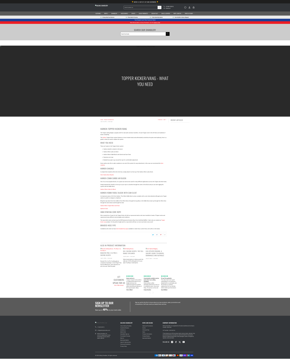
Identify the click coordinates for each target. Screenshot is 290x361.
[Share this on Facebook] (157, 234)
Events (144, 328)
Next (165, 119)
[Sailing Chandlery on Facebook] (176, 342)
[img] (134, 276)
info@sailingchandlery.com (103, 330)
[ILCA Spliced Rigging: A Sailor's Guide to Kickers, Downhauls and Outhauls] (156, 249)
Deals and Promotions (147, 325)
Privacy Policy (123, 346)
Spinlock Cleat (104, 208)
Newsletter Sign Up (124, 334)
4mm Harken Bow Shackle (107, 175)
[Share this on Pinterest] (161, 234)
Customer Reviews (124, 328)
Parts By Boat (189, 13)
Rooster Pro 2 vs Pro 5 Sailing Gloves (108, 254)
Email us (167, 8)
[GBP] (184, 7)
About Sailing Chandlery (125, 325)
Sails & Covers (165, 13)
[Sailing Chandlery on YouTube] (184, 342)
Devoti (134, 13)
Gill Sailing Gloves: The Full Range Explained (133, 252)
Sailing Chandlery (103, 355)
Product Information (147, 334)
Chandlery (114, 13)
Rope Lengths (178, 13)
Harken (104, 137)
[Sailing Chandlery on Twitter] (180, 342)
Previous (160, 119)
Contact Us (123, 330)
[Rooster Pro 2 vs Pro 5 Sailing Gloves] (111, 249)
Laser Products (143, 13)
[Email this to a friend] (164, 234)
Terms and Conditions (125, 344)
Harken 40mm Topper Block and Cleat (110, 205)
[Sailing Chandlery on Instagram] (172, 342)
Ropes (106, 13)
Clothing (98, 13)
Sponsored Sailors (124, 340)
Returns (122, 338)
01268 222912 (170, 6)
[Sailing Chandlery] (101, 5)
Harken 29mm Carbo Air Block (108, 189)
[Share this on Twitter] (153, 234)
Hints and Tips (145, 330)
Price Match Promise (125, 336)
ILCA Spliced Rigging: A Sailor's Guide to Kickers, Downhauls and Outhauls (155, 253)
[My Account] (189, 7)
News (143, 332)
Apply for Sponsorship (125, 342)
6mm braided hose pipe (122, 228)
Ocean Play (154, 13)
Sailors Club (157, 22)
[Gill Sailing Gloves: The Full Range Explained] (133, 249)
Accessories (124, 13)
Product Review (146, 336)
